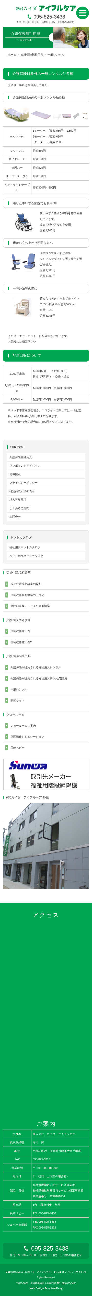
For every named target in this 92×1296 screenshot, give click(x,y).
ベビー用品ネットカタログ (26, 555)
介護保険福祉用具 (32, 54)
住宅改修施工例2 (21, 642)
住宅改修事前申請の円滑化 (27, 594)
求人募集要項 (17, 499)
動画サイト (17, 700)
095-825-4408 (47, 1213)
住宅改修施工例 (20, 631)
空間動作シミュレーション (27, 736)
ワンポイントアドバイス (24, 465)
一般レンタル (18, 689)
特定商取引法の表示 (22, 491)
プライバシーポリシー (23, 482)
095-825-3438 (49, 17)
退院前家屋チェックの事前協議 (30, 605)
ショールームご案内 (23, 725)
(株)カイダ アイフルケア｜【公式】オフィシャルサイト (53, 1272)
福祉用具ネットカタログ (24, 547)
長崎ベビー (17, 747)
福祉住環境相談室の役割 (25, 583)
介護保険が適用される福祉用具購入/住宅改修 (38, 678)
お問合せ (15, 516)
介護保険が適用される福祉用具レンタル (35, 667)
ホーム (12, 54)
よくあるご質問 (19, 508)
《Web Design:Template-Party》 (46, 1288)
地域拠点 (15, 474)
